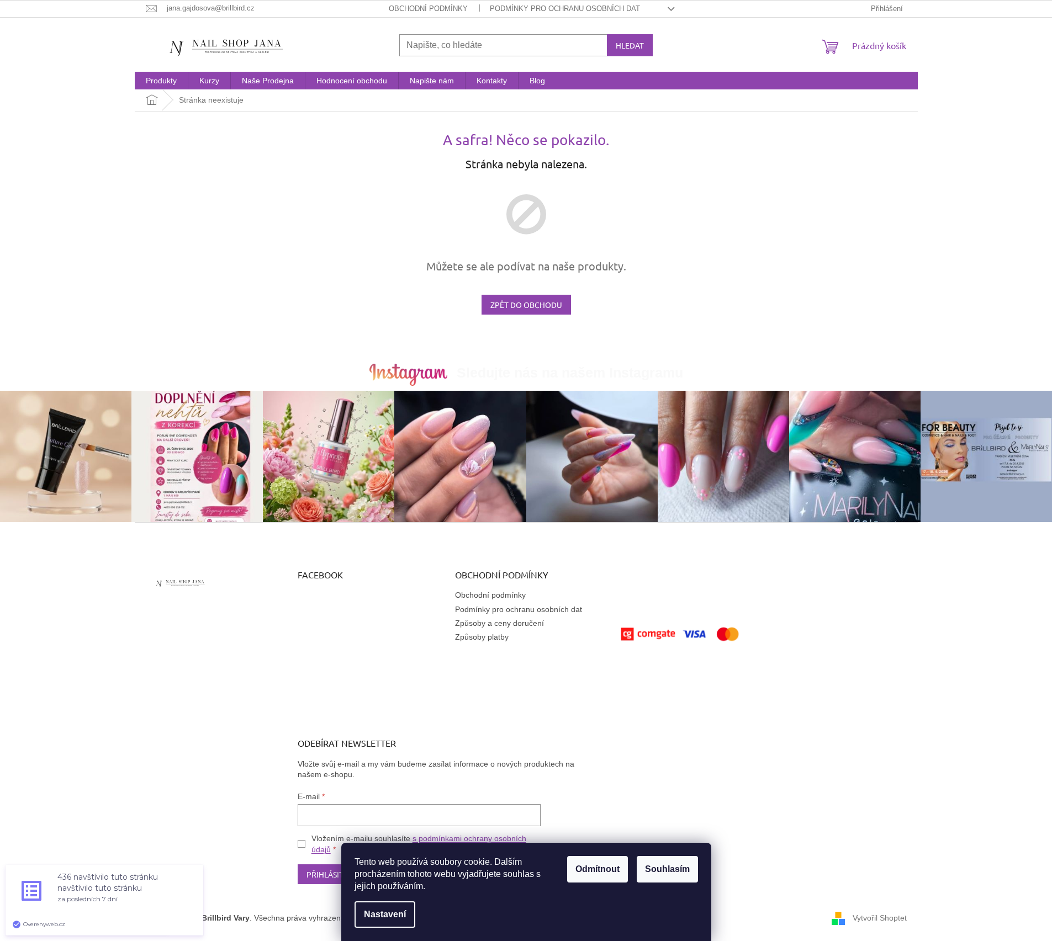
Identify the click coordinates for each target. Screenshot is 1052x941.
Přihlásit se (329, 874)
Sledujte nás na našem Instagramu (570, 372)
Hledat (630, 45)
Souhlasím (667, 869)
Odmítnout (597, 869)
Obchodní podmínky (428, 8)
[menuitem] (161, 80)
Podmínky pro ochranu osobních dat (565, 8)
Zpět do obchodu (526, 305)
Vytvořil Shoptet (880, 917)
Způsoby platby (482, 636)
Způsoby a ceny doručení (499, 623)
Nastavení (385, 914)
